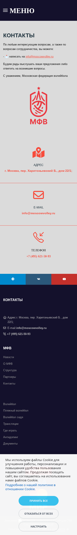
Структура (9, 370)
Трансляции (10, 423)
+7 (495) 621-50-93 (18, 334)
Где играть (10, 430)
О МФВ (8, 363)
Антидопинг (10, 437)
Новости (8, 357)
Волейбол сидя (13, 417)
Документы (10, 443)
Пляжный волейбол (15, 410)
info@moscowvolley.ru (39, 56)
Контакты (9, 383)
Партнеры (9, 376)
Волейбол (9, 404)
